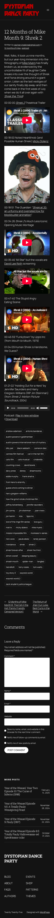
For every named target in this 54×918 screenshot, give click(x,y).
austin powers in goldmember (19, 436)
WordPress (45, 912)
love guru (38, 521)
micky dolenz (22, 527)
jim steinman (25, 510)
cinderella (38, 459)
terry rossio (24, 567)
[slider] (44, 407)
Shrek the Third (13, 96)
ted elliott (10, 567)
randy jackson (39, 538)
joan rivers (39, 510)
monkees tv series (39, 533)
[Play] (8, 408)
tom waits (37, 567)
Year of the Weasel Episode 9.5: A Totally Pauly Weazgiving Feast (19, 807)
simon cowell (12, 555)
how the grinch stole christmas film (22, 499)
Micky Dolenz (41, 141)
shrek (22, 544)
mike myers (37, 527)
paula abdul (24, 538)
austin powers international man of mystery (26, 442)
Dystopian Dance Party (21, 10)
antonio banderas (34, 431)
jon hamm (10, 516)
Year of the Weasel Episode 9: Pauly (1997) (19, 820)
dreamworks (35, 470)
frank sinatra (28, 476)
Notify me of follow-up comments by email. (26, 737)
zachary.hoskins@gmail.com (27, 44)
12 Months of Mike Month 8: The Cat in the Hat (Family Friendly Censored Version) (16, 606)
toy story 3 (11, 572)
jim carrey (10, 510)
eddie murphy (12, 476)
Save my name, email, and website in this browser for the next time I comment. (25, 730)
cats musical (24, 459)
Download (11, 419)
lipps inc (30, 516)
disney (23, 470)
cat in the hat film (36, 453)
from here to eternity (15, 482)
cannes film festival (15, 453)
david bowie (29, 465)
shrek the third (33, 550)
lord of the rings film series (18, 521)
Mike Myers (29, 63)
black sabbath (23, 448)
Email (7, 703)
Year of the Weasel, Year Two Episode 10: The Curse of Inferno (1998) (21, 791)
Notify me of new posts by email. (21, 743)
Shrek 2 (20, 102)
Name (7, 690)
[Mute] (37, 408)
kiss (20, 516)
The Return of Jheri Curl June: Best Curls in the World (41, 606)
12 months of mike (12, 48)
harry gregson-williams (16, 493)
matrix (9, 527)
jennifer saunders (35, 504)
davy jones (11, 470)
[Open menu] (48, 10)
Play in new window (27, 415)
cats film (10, 459)
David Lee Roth (13, 263)
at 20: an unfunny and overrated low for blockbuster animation (25, 211)
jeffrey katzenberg (14, 504)
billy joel (9, 448)
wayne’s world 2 (13, 578)
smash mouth (12, 561)
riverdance (11, 544)
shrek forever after (14, 550)
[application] (27, 408)
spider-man (27, 561)
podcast (25, 48)
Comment (9, 656)
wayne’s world (26, 572)
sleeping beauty (29, 555)
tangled (40, 561)
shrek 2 (32, 544)
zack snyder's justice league (19, 584)
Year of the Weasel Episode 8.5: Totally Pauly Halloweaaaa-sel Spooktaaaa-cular (21, 834)
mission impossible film (16, 533)
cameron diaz (40, 448)
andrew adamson (14, 431)
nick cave (10, 538)
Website (8, 716)
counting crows (13, 465)
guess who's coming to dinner (19, 487)
